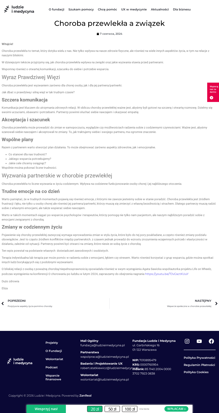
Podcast (52, 367)
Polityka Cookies (196, 372)
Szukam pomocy (81, 9)
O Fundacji (54, 351)
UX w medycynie (134, 9)
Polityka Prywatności (199, 357)
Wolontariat (54, 359)
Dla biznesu (182, 9)
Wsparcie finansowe (53, 377)
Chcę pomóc (107, 9)
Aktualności (160, 9)
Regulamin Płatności (199, 365)
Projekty (52, 342)
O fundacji (56, 9)
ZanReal (85, 395)
